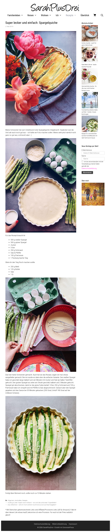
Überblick (85, 15)
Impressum (73, 524)
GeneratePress (68, 527)
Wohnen (44, 15)
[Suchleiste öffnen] (102, 15)
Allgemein (11, 500)
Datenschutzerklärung (89, 168)
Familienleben (13, 15)
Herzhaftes (18, 500)
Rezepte (69, 15)
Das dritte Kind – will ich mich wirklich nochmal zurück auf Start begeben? (32, 505)
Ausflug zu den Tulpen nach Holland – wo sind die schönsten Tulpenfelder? (32, 502)
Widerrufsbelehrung (59, 524)
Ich (57, 15)
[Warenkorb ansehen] (94, 15)
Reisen (30, 15)
